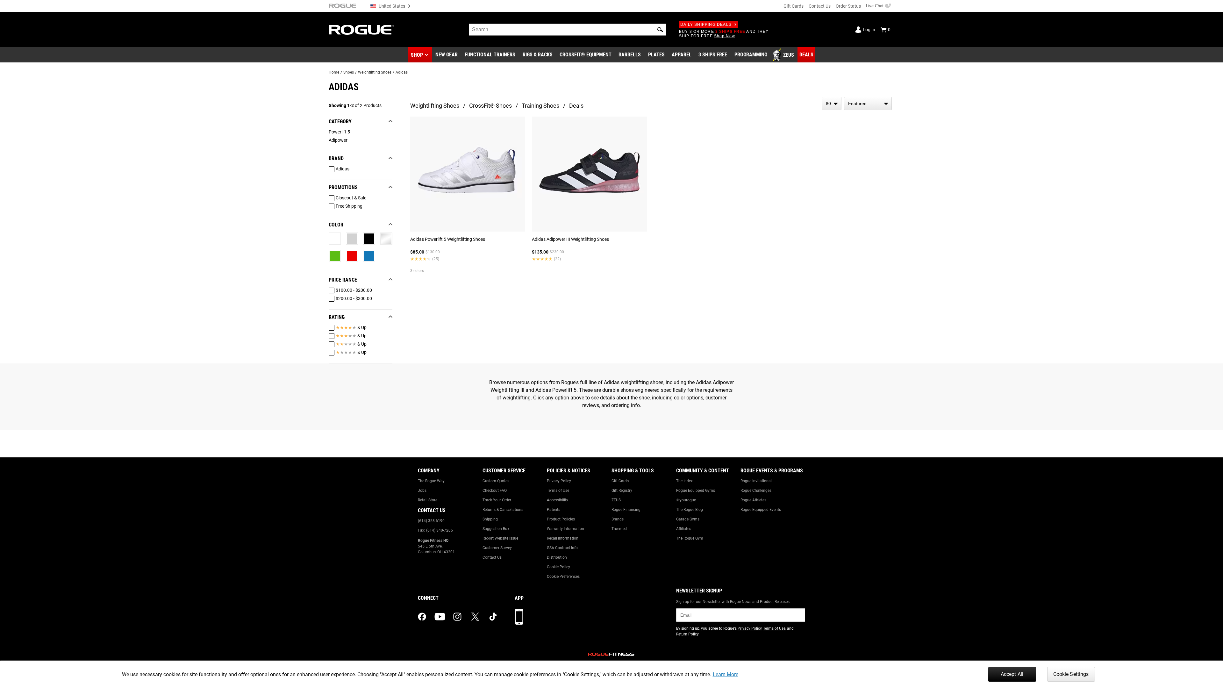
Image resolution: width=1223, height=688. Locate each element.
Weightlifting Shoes (374, 72)
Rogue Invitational (756, 481)
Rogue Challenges (755, 490)
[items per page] (831, 103)
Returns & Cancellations (503, 509)
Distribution (557, 557)
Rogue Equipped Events (760, 509)
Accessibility (557, 500)
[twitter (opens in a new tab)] (475, 617)
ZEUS (616, 500)
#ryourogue (686, 500)
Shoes (348, 72)
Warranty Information (565, 529)
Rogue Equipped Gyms (695, 490)
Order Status (848, 6)
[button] (660, 30)
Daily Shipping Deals (706, 24)
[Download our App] (519, 617)
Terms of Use (558, 490)
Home (334, 72)
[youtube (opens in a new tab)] (440, 617)
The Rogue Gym (689, 538)
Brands (618, 519)
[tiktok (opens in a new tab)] (493, 617)
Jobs (422, 490)
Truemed (619, 529)
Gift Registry (622, 490)
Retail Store (427, 500)
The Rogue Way (431, 481)
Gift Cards (793, 6)
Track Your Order (497, 500)
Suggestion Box (496, 529)
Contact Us (820, 6)
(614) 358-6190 (431, 521)
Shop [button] (417, 55)
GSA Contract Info (562, 548)
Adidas (402, 72)
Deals (576, 105)
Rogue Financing (626, 509)
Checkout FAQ (495, 490)
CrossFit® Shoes (490, 105)
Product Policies (561, 519)
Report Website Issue (500, 538)
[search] (567, 30)
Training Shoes (540, 105)
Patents (553, 509)
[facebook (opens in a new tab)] (422, 617)
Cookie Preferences (563, 576)
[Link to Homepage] (361, 30)
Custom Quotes (496, 481)
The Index (684, 481)
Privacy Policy (559, 481)
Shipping (490, 519)
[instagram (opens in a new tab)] (457, 617)
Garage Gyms (687, 519)
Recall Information (562, 538)
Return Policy (687, 634)
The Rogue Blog (689, 509)
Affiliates (683, 529)
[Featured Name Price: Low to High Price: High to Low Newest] (868, 103)
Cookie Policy (558, 567)
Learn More (725, 674)
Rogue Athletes (753, 500)
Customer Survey (497, 548)
